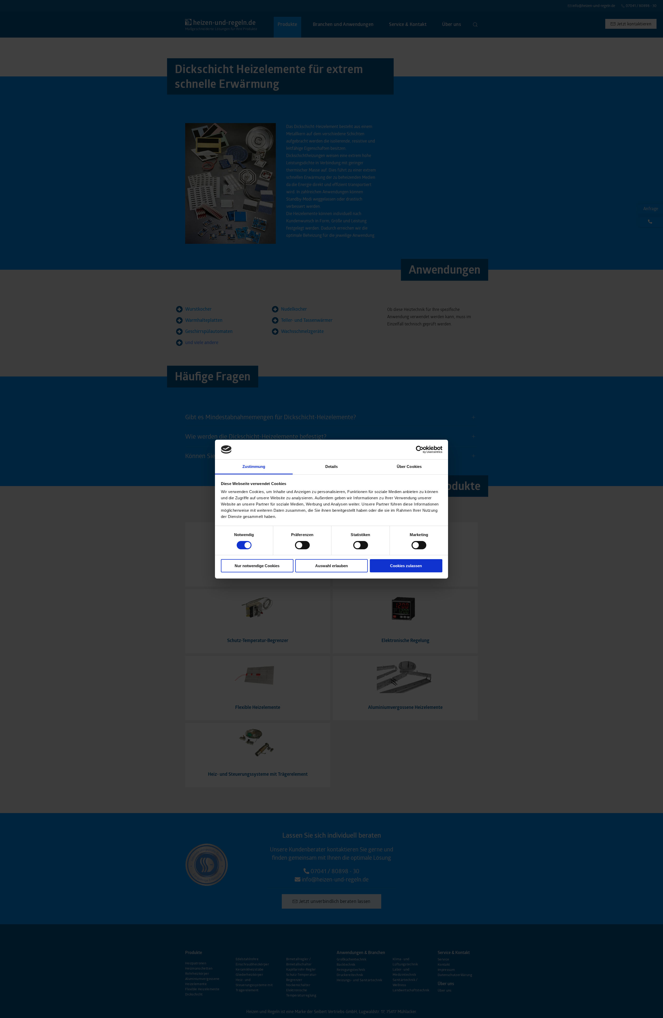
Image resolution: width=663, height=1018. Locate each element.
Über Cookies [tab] (409, 466)
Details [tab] (331, 466)
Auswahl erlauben (331, 566)
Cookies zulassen (406, 566)
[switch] (302, 545)
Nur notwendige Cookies (257, 566)
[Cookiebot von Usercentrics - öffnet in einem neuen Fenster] (419, 449)
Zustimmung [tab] (253, 466)
